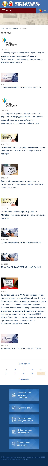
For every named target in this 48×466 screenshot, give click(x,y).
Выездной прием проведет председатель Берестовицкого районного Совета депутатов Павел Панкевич (22, 184)
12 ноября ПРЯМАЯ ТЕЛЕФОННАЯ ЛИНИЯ (21, 348)
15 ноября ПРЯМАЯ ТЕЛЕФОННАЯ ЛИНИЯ (21, 267)
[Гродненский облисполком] (42, 10)
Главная (4, 28)
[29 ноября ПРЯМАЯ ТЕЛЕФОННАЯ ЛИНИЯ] (24, 78)
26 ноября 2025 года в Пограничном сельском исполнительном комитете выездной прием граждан (23, 150)
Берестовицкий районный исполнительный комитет (27, 4)
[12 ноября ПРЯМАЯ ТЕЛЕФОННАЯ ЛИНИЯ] (24, 339)
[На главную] (5, 4)
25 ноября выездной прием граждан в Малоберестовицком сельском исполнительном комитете (23, 214)
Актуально (14, 28)
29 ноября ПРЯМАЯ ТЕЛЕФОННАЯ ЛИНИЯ (21, 87)
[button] (4, 10)
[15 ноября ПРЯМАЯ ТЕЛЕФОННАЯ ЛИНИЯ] (24, 258)
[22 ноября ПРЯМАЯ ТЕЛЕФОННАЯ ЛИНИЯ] (24, 233)
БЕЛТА (26, 459)
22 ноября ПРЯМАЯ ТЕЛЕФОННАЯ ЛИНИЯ (21, 242)
